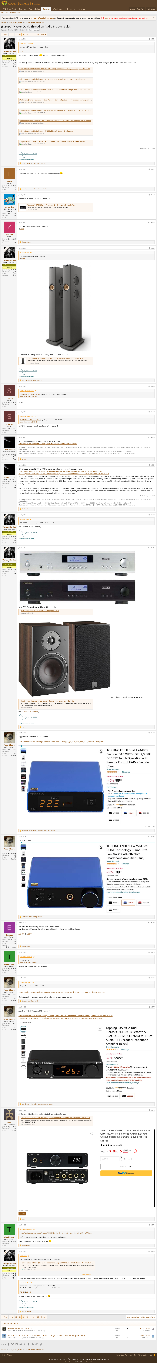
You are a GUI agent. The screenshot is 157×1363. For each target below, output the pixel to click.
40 (27, 34)
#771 (153, 548)
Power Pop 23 (12, 1338)
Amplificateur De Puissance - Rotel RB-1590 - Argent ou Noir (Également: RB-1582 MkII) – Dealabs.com (60, 110)
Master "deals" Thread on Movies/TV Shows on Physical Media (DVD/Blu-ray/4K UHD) (46, 1335)
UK (15, 460)
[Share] (148, 39)
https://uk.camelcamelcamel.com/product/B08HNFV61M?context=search (48, 444)
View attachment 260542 (28, 396)
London (13, 755)
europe (36, 30)
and (28, 727)
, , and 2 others (39, 831)
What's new (57, 9)
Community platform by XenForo (66, 1359)
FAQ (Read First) (9, 9)
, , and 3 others (33, 163)
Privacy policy (142, 1355)
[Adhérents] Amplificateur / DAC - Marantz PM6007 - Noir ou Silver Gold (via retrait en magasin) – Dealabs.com (63, 120)
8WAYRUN (89, 1361)
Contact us (120, 1355)
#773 (153, 837)
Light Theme (7, 1355)
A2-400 (21, 934)
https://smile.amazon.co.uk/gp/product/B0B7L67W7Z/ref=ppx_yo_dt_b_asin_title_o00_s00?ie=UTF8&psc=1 (61, 741)
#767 (153, 412)
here (107, 18)
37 (16, 34)
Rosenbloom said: (26, 957)
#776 (153, 978)
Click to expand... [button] (86, 1274)
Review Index (34, 9)
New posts (4, 13)
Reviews (22, 9)
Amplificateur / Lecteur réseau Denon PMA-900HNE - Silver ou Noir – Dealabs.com (52, 141)
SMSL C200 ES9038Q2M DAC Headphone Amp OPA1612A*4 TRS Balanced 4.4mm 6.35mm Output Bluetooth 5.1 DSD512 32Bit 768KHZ (75, 1117)
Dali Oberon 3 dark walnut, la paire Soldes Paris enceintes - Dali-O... (47, 701)
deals (30, 30)
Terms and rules (130, 1355)
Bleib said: (23, 1256)
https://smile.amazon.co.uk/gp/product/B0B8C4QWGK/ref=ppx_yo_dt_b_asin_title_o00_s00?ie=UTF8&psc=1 (62, 992)
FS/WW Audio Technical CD (20, 1328)
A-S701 (22, 51)
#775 (153, 952)
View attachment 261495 (28, 962)
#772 (153, 733)
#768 (153, 437)
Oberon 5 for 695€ (30, 711)
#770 (153, 515)
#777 (153, 1007)
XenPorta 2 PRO (69, 1361)
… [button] (12, 34)
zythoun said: (24, 252)
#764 (153, 222)
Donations (71, 9)
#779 (153, 1225)
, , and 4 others (37, 1104)
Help (150, 1355)
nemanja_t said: (25, 43)
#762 (153, 169)
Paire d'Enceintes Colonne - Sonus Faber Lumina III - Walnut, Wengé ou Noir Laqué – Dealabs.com (58, 89)
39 (23, 34)
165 (37, 34)
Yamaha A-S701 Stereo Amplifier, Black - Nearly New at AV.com (52, 205)
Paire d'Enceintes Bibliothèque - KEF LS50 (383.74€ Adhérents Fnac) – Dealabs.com (52, 79)
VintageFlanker (8, 30)
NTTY (10, 1331)
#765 (153, 248)
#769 (153, 465)
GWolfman (146, 1330)
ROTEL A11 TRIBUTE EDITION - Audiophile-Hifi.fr (40, 611)
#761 (153, 39)
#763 (153, 195)
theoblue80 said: (25, 982)
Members (82, 9)
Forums (46, 9)
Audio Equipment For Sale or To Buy (33, 1331)
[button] (64, 9)
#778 (153, 1110)
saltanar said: (24, 519)
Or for (30, 394)
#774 (153, 923)
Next (43, 34)
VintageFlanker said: (27, 391)
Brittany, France (11, 947)
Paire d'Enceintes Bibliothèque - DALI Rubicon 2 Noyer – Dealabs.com (46, 131)
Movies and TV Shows (34, 1338)
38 (20, 34)
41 (30, 34)
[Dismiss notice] (154, 18)
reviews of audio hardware (42, 18)
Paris (14, 67)
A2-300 (29, 934)
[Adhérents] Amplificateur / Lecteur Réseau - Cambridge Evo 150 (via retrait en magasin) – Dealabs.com (60, 100)
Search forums (15, 13)
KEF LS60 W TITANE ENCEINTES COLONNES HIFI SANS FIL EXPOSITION (55, 358)
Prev (5, 34)
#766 (153, 386)
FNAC (22, 229)
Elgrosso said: (24, 1282)
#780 (153, 1251)
